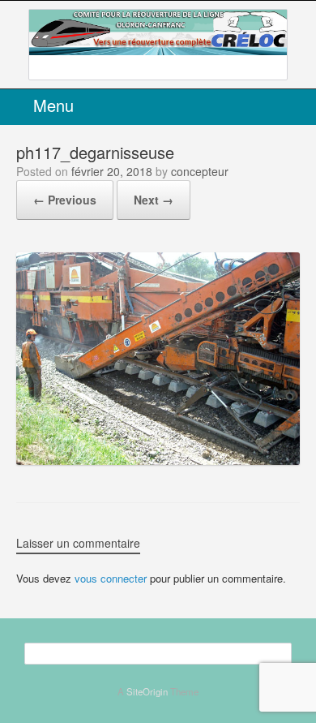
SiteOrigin (147, 691)
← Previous (64, 200)
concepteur (199, 171)
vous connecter (111, 578)
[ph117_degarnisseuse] (158, 459)
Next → (153, 200)
